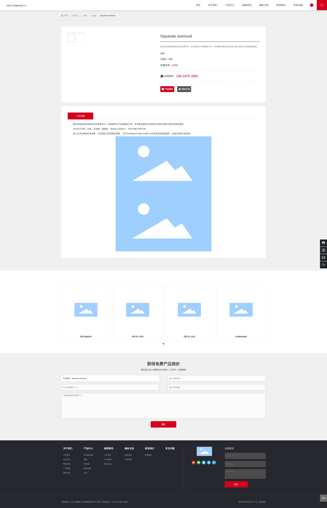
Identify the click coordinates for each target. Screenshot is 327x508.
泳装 (85, 16)
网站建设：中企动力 (110, 502)
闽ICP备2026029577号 (248, 502)
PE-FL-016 (137, 336)
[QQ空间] (209, 462)
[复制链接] (214, 462)
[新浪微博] (193, 462)
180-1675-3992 (187, 76)
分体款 (94, 16)
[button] (163, 343)
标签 (126, 502)
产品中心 (75, 16)
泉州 (121, 502)
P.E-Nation (86, 336)
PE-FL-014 (189, 336)
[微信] (199, 462)
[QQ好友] (204, 462)
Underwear (241, 336)
